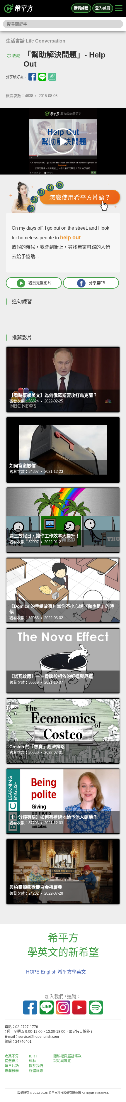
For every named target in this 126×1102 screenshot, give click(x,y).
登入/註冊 (102, 8)
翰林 (32, 1061)
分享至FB (97, 283)
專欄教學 (12, 1071)
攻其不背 (12, 1056)
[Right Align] (119, 8)
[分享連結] (52, 77)
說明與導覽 (62, 1061)
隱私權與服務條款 (67, 1056)
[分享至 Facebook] (32, 77)
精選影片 (12, 1061)
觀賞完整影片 (39, 283)
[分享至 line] (42, 77)
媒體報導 (36, 1071)
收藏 (16, 55)
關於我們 (36, 1066)
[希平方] (19, 8)
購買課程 (81, 8)
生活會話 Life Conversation (35, 40)
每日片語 (12, 1066)
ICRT (33, 1056)
